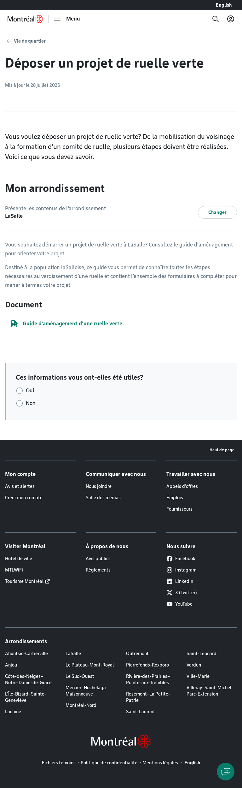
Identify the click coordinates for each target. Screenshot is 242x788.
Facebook (185, 558)
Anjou (11, 664)
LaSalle (73, 653)
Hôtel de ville (18, 558)
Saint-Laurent (140, 711)
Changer (217, 212)
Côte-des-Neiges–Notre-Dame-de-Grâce (28, 679)
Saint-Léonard (201, 653)
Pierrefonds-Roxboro (147, 664)
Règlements (98, 569)
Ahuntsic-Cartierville (26, 653)
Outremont (137, 653)
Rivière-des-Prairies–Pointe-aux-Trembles (148, 679)
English (224, 5)
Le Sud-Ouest (80, 676)
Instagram (185, 569)
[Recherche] (215, 19)
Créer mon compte (24, 497)
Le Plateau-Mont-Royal (90, 664)
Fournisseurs (179, 509)
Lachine (13, 711)
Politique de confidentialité (109, 762)
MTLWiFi (14, 569)
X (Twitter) (186, 592)
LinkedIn (184, 581)
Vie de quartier (30, 41)
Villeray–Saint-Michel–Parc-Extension (210, 690)
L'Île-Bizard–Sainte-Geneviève (25, 697)
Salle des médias (103, 497)
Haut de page (222, 449)
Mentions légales (160, 762)
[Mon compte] (230, 19)
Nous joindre (99, 486)
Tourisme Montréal (24, 581)
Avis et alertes (20, 486)
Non (31, 403)
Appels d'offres (182, 486)
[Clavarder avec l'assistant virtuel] (225, 771)
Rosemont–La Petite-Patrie (148, 697)
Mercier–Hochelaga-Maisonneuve (87, 690)
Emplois (174, 497)
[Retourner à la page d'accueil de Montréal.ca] (25, 19)
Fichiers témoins (59, 762)
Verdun (194, 664)
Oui (30, 391)
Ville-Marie (198, 676)
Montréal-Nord (81, 705)
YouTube (184, 604)
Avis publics (98, 558)
